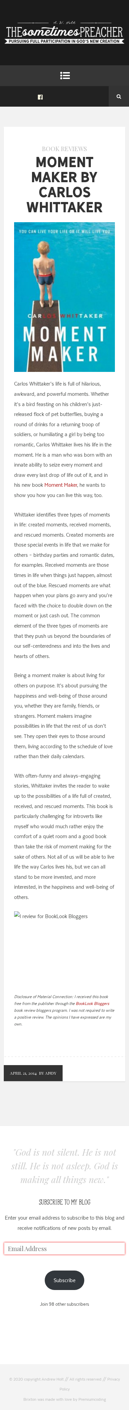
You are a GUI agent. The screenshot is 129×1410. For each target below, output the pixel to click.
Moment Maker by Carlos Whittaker (64, 184)
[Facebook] (40, 96)
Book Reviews (64, 149)
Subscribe (64, 1280)
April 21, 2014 (23, 1073)
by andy (47, 1073)
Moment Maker (60, 485)
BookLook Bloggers (92, 1003)
